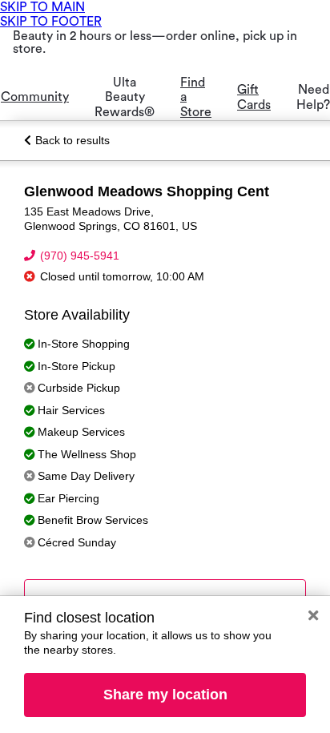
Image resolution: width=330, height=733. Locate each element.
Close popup (313, 615)
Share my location (165, 695)
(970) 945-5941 (79, 255)
